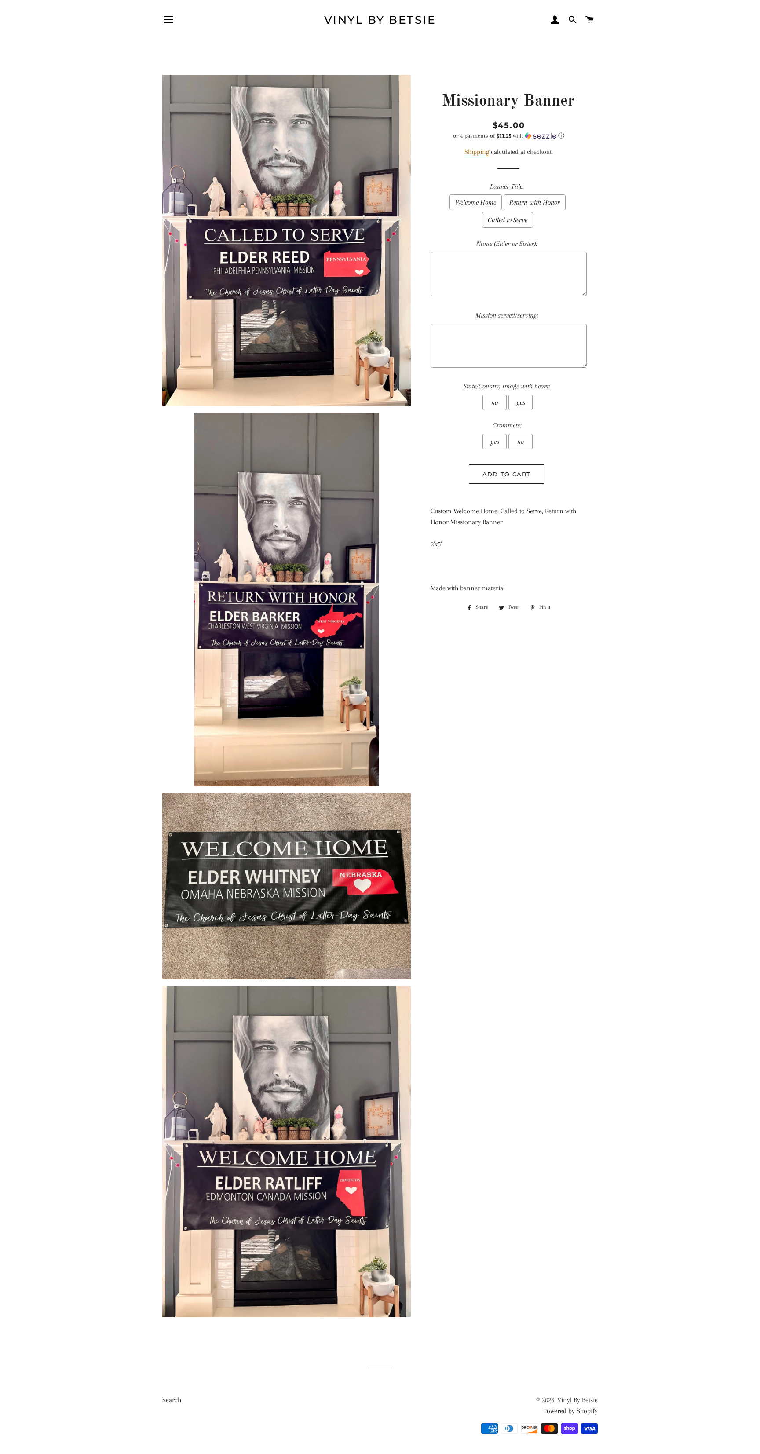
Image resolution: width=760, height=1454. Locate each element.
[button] (509, 136)
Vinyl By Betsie (380, 19)
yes (520, 402)
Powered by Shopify (570, 1411)
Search (171, 1400)
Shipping (476, 152)
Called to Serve (507, 220)
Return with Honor (534, 202)
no (494, 402)
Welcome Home (475, 202)
